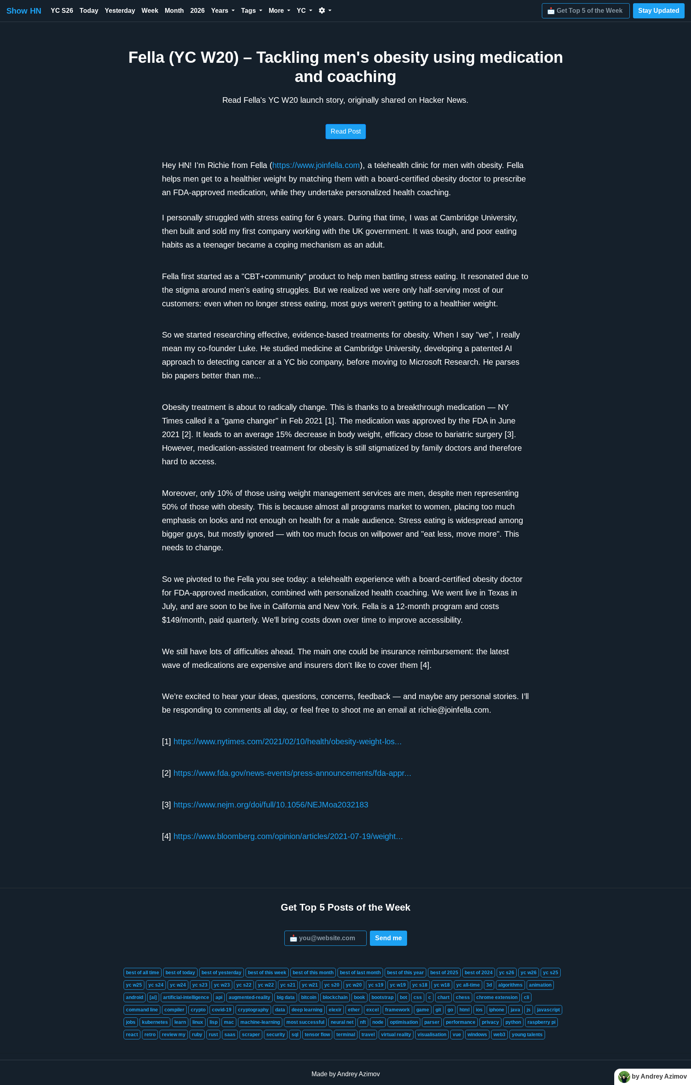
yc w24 (178, 985)
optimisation (404, 1022)
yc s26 (506, 972)
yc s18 (419, 985)
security (275, 1034)
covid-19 (222, 1010)
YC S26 (62, 10)
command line (142, 1010)
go (450, 1010)
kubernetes (155, 1022)
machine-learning (260, 1022)
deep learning (307, 1010)
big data (286, 997)
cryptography (253, 1010)
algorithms (510, 985)
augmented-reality (249, 997)
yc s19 (375, 985)
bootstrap (382, 997)
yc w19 (398, 985)
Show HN (23, 10)
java (515, 1010)
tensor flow (317, 1034)
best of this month (313, 972)
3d (489, 985)
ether (354, 1010)
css (417, 997)
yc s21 (288, 985)
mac (229, 1022)
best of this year (405, 972)
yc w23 (222, 985)
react (132, 1034)
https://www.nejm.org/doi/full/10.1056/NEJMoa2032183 (271, 804)
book (359, 997)
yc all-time (468, 985)
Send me (388, 938)
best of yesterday (222, 972)
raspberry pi (541, 1022)
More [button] (277, 10)
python (513, 1022)
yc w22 (266, 985)
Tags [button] (249, 10)
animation (540, 985)
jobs (131, 1022)
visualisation (431, 1034)
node (377, 1022)
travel (368, 1034)
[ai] (153, 997)
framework (397, 1010)
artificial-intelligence (186, 997)
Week (150, 10)
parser (431, 1022)
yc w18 (442, 985)
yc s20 (332, 985)
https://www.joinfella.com (316, 165)
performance (460, 1022)
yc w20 (354, 985)
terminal (345, 1034)
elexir (335, 1010)
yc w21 (310, 985)
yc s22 (244, 985)
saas (230, 1034)
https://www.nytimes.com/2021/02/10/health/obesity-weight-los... (288, 741)
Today (89, 10)
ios (479, 1010)
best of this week (267, 972)
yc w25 (134, 985)
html (464, 1010)
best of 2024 (479, 972)
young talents (527, 1034)
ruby (197, 1034)
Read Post (346, 131)
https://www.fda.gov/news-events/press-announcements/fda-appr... (292, 773)
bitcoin (308, 997)
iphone (496, 1010)
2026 (197, 10)
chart (443, 997)
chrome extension (496, 997)
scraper (251, 1034)
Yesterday (120, 10)
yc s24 (156, 985)
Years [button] (220, 10)
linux (197, 1022)
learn (180, 1022)
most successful (305, 1022)
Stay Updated (658, 10)
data (280, 1010)
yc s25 (550, 972)
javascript (548, 1010)
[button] (325, 11)
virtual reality (396, 1034)
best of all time (142, 972)
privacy (490, 1022)
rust (213, 1034)
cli (526, 997)
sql (295, 1034)
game (422, 1010)
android (134, 997)
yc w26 (529, 972)
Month (174, 10)
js (529, 1010)
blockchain (335, 997)
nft (363, 1022)
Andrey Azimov (358, 1074)
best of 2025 (444, 972)
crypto (198, 1010)
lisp (214, 1022)
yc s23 (200, 985)
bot (403, 997)
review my (174, 1034)
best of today (180, 972)
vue (457, 1034)
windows (477, 1034)
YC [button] (302, 10)
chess (463, 997)
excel (372, 1010)
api (219, 997)
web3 (499, 1034)
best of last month (360, 972)
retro (150, 1034)
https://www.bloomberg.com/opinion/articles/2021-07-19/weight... (288, 836)
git (438, 1010)
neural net (342, 1022)
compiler (174, 1010)
